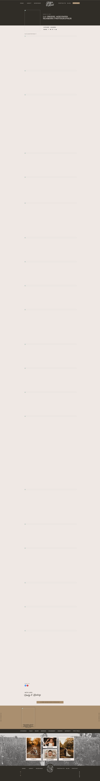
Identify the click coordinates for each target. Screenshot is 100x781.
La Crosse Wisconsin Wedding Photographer (49, 702)
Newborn (53, 27)
